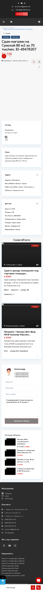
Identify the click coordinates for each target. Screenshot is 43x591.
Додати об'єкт (21, 14)
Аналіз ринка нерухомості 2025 (13, 576)
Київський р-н (23, 61)
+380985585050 (21, 377)
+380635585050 (21, 375)
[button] (39, 67)
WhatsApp (9, 499)
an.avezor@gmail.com (22, 7)
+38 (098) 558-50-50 (22, 10)
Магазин (11, 28)
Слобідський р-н (11, 265)
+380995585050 (21, 373)
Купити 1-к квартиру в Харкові (13, 558)
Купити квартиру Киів (10, 571)
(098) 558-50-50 (10, 520)
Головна (4, 28)
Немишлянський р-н (12, 326)
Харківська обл (18, 190)
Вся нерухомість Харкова (11, 573)
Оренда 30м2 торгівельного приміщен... (23, 441)
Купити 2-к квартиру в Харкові (13, 561)
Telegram (8, 493)
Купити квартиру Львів (10, 566)
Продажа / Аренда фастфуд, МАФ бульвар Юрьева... (20, 333)
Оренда (6, 37)
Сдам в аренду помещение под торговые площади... (21, 272)
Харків (15, 61)
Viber (7, 496)
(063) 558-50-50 (10, 526)
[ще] (18, 285)
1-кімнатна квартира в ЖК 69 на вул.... (25, 470)
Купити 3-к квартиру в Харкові (13, 563)
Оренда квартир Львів (10, 568)
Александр (19, 369)
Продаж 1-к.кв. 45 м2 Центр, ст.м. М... (25, 461)
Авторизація (9, 533)
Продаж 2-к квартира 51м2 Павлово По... (26, 451)
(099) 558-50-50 (10, 523)
